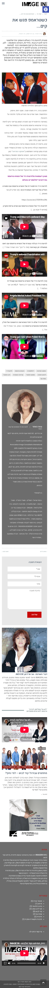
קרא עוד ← (44, 794)
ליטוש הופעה (42, 375)
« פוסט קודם (43, 551)
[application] (24, 953)
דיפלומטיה (30, 371)
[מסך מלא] (5, 963)
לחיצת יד (9, 371)
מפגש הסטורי (30, 375)
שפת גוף (39, 14)
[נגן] (44, 963)
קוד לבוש (39, 911)
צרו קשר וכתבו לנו (35, 932)
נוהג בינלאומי (37, 906)
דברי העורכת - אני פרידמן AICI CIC (31, 674)
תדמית (39, 917)
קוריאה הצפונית (18, 375)
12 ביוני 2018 (30, 34)
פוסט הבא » (5, 551)
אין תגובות (22, 34)
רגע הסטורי (6, 375)
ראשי (45, 14)
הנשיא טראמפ (19, 371)
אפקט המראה (18, 151)
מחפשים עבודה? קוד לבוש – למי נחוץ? (26, 773)
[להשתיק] (9, 963)
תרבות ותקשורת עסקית (33, 919)
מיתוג (40, 904)
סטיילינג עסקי (37, 909)
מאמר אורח (38, 901)
